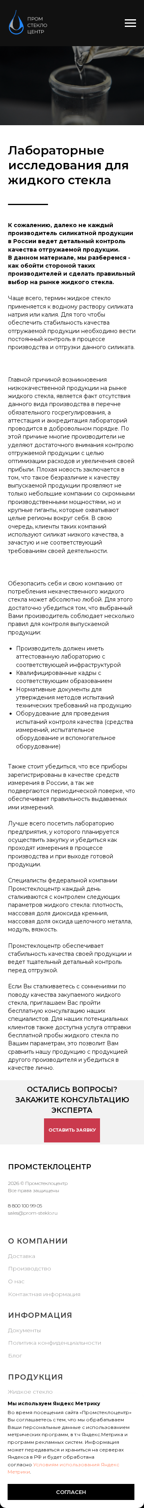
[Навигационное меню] (130, 23)
